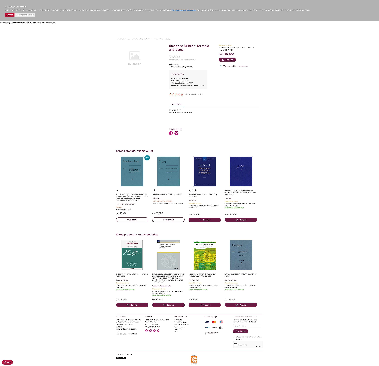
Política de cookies (180, 322)
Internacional (50, 23)
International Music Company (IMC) (192, 85)
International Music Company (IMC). (182, 60)
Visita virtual (178, 329)
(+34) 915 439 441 (151, 324)
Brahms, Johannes (231, 280)
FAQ (175, 331)
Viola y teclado (186, 67)
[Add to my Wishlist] (221, 66)
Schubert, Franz (130, 204)
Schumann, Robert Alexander (161, 286)
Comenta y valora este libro (193, 94)
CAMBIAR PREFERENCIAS (25, 15)
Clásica (28, 23)
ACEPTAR (9, 15)
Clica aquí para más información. (184, 10)
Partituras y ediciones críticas (12, 23)
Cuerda (171, 67)
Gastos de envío (179, 327)
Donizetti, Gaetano (122, 280)
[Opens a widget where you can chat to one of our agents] (7, 362)
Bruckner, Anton (194, 280)
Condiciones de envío (181, 324)
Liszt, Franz (120, 204)
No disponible (132, 220)
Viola (178, 67)
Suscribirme (240, 331)
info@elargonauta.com (152, 327)
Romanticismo (38, 23)
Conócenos (178, 319)
